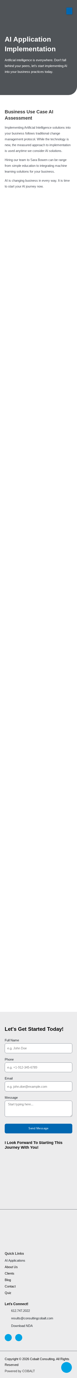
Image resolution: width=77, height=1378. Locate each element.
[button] (69, 11)
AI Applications (15, 1260)
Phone (9, 1059)
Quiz (8, 1293)
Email (9, 1078)
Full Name (12, 1040)
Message (11, 1097)
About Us (11, 1267)
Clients (9, 1273)
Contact (10, 1286)
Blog (8, 1280)
